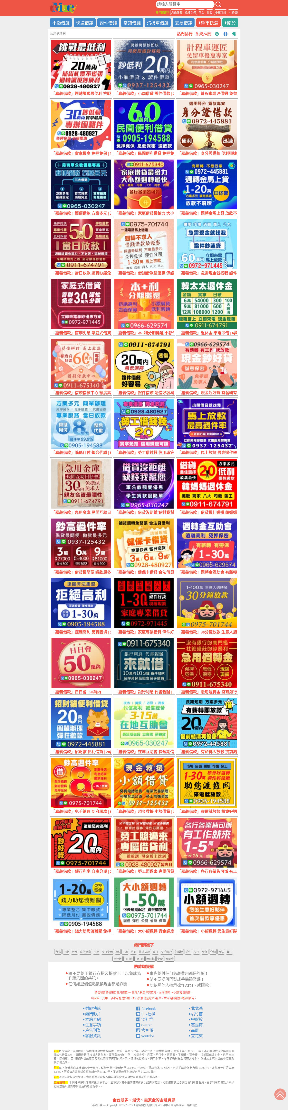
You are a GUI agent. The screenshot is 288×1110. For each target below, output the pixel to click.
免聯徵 (179, 951)
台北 (58, 951)
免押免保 (190, 12)
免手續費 (166, 951)
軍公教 (117, 958)
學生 (229, 951)
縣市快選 (209, 23)
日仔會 (139, 958)
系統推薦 (203, 34)
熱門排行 (185, 34)
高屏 (195, 1030)
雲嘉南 (197, 1025)
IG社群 (147, 1019)
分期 (213, 951)
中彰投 (197, 1019)
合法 (221, 951)
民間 (96, 951)
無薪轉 (150, 958)
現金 (201, 12)
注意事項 (93, 1025)
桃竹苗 (197, 1014)
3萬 (118, 951)
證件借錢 (108, 23)
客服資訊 (93, 1036)
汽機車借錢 (157, 23)
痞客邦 (147, 1030)
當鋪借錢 (132, 23)
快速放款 (144, 951)
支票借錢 (183, 23)
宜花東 (197, 1036)
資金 (74, 951)
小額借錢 (220, 12)
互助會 (170, 958)
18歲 (66, 951)
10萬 (125, 951)
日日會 (128, 958)
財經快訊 (93, 1008)
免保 (204, 951)
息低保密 (176, 12)
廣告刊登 (93, 1030)
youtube (147, 1036)
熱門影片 (93, 1014)
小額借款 (234, 12)
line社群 (148, 1014)
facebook (148, 1008)
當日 (155, 951)
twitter (146, 1025)
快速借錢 (84, 23)
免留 (160, 958)
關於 (231, 23)
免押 (196, 951)
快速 (133, 951)
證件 (188, 951)
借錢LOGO (63, 8)
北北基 (197, 1008)
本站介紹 (93, 1019)
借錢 (209, 12)
